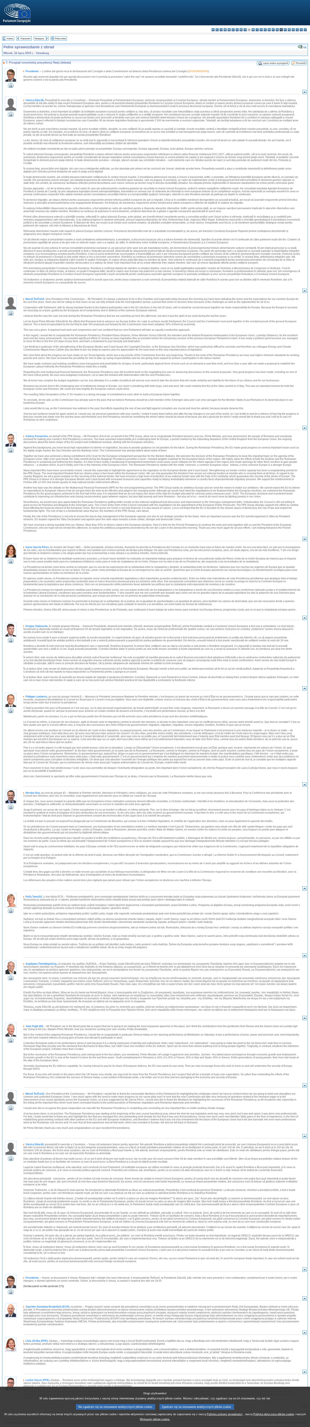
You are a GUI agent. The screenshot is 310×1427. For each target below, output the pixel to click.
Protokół (301, 63)
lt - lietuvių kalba (265, 29)
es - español (217, 29)
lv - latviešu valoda (261, 29)
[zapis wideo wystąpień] (10, 86)
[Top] (304, 93)
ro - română (289, 29)
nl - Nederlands (277, 29)
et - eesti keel (233, 29)
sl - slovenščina (297, 29)
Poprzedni (26, 38)
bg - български (213, 29)
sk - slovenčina (293, 29)
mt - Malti (273, 29)
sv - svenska (305, 29)
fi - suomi (301, 29)
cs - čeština (221, 29)
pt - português (285, 29)
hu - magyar (269, 29)
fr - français (245, 29)
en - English (241, 29)
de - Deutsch (229, 29)
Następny (39, 38)
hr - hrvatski (253, 29)
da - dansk (225, 29)
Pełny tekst (60, 38)
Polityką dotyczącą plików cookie (273, 1414)
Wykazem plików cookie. (155, 1419)
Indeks (10, 38)
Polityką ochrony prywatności (225, 1414)
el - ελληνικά (237, 29)
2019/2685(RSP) (198, 71)
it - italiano (257, 29)
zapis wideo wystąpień (275, 63)
